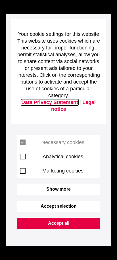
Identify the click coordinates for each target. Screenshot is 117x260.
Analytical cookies (63, 156)
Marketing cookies (62, 171)
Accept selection (59, 206)
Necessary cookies (62, 142)
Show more (58, 189)
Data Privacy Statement (49, 102)
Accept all (58, 223)
